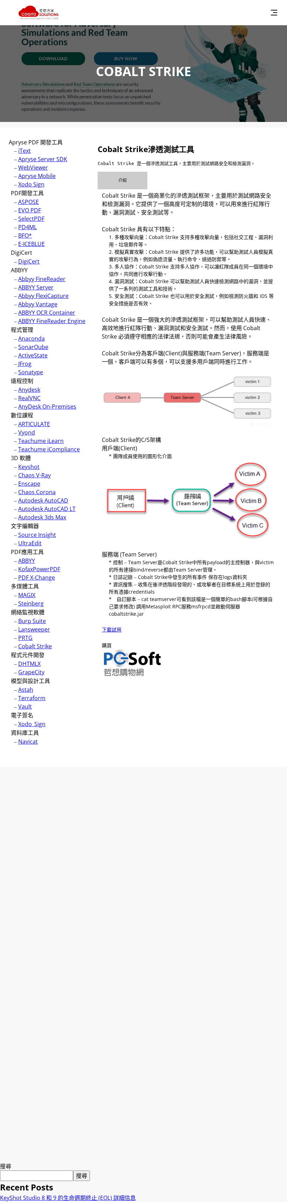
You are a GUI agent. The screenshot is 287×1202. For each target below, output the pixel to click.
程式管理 (22, 330)
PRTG (25, 638)
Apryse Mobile (37, 176)
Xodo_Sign (32, 724)
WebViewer (33, 167)
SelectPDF (31, 219)
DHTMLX (29, 664)
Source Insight (37, 535)
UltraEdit (30, 543)
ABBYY (19, 270)
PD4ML (27, 227)
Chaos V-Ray (34, 475)
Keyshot (29, 467)
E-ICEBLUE (31, 244)
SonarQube (33, 347)
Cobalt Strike (35, 646)
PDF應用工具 (27, 552)
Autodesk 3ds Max (42, 517)
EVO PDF (29, 210)
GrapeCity (31, 672)
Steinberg (31, 603)
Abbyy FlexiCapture (43, 296)
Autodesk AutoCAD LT (47, 509)
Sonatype (30, 372)
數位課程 (22, 415)
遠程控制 (22, 381)
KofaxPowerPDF (39, 569)
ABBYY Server (36, 287)
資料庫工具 (25, 733)
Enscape (29, 483)
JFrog (24, 364)
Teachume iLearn (41, 441)
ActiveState (33, 355)
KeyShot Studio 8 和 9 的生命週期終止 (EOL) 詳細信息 (68, 1198)
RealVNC (29, 398)
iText (24, 151)
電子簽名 (22, 715)
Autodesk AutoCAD (43, 500)
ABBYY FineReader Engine (51, 321)
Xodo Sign (31, 184)
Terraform (32, 698)
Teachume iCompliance (49, 449)
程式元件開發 (27, 655)
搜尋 (5, 1166)
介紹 (122, 180)
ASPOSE (28, 202)
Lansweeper (34, 629)
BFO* (25, 235)
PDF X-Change (36, 577)
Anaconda (31, 338)
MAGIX (26, 595)
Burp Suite (32, 621)
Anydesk (29, 390)
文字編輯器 (25, 526)
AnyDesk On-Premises (47, 406)
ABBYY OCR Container (46, 312)
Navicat (28, 741)
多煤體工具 (25, 586)
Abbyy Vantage (37, 304)
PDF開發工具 (27, 193)
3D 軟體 (21, 458)
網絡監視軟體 (27, 612)
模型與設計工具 (30, 681)
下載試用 (111, 629)
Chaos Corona (37, 492)
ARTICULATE (34, 424)
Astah (25, 690)
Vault (25, 706)
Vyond (26, 432)
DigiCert (21, 253)
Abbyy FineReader (41, 279)
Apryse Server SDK (42, 159)
